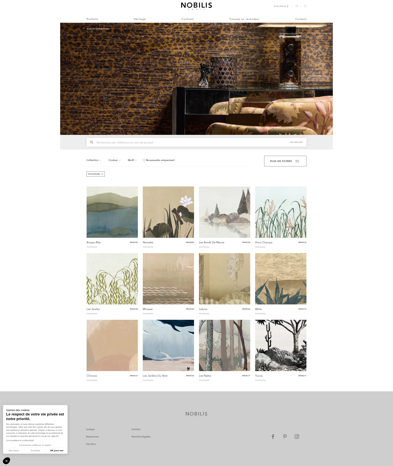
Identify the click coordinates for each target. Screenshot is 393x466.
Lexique (90, 429)
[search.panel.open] (305, 6)
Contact (300, 19)
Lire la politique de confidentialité (20, 440)
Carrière (91, 444)
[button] (6, 460)
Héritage (140, 19)
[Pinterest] (285, 436)
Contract (187, 19)
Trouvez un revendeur (244, 19)
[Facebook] (273, 436)
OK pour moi (56, 450)
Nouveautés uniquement (160, 160)
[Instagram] (297, 436)
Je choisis (35, 450)
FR (297, 6)
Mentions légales (141, 436)
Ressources (92, 436)
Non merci (14, 450)
